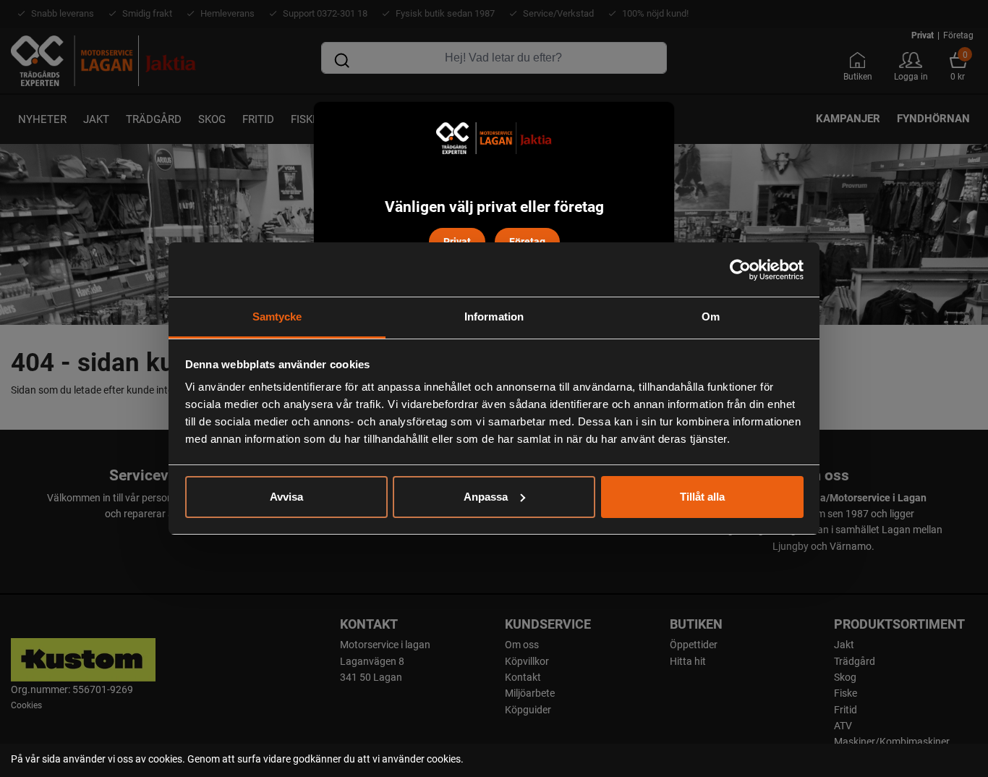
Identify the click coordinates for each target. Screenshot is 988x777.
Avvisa (286, 497)
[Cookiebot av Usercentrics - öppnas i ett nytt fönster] (740, 270)
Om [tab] (711, 316)
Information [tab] (494, 316)
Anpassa (486, 497)
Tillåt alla (702, 497)
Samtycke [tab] (277, 316)
